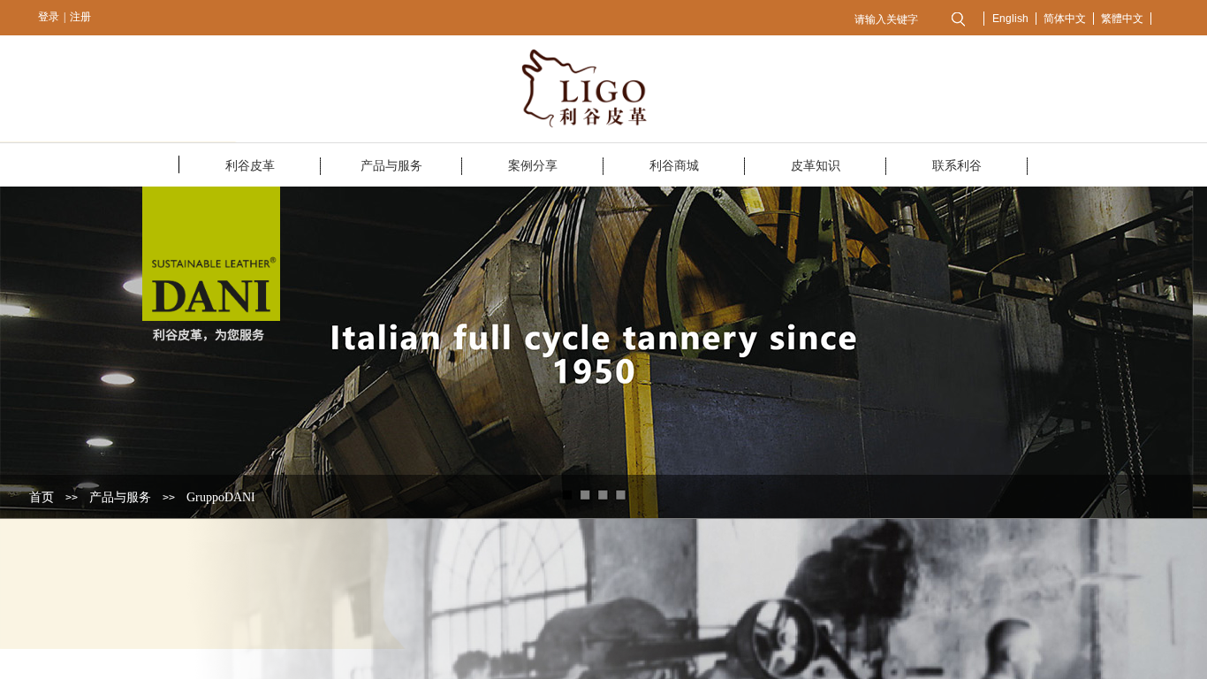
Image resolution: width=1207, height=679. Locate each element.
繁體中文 (1122, 18)
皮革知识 (815, 165)
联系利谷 (957, 165)
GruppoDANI (220, 497)
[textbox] (893, 19)
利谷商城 (674, 165)
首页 (41, 497)
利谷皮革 (250, 165)
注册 (80, 17)
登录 (48, 17)
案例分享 (533, 165)
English (1010, 18)
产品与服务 (391, 165)
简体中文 (1065, 18)
